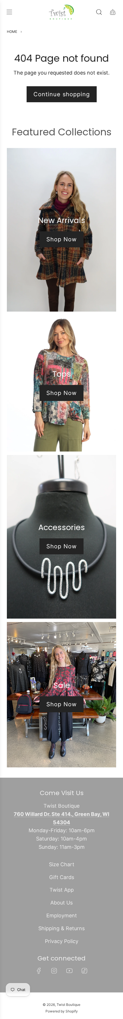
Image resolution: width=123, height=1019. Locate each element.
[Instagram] (54, 971)
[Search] (99, 12)
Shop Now (61, 239)
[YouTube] (69, 971)
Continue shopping (61, 94)
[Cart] (113, 12)
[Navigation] (9, 12)
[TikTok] (84, 971)
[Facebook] (39, 971)
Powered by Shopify (61, 1011)
